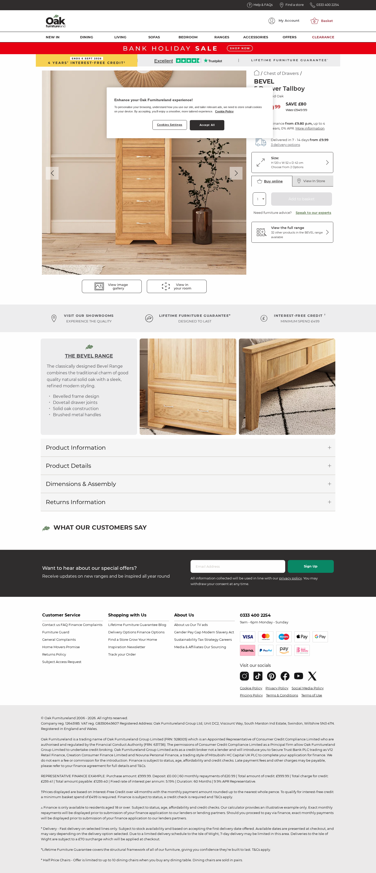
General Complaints (59, 639)
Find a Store (118, 639)
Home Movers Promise (61, 647)
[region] (190, 112)
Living (120, 37)
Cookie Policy (251, 688)
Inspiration (117, 647)
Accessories (255, 37)
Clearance (323, 37)
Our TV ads (199, 625)
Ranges (221, 37)
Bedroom (188, 37)
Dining (86, 37)
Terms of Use (311, 695)
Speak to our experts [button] (313, 213)
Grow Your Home (143, 639)
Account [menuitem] (289, 20)
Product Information (76, 447)
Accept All (207, 124)
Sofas (154, 37)
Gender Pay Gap (187, 632)
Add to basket (302, 199)
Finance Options (150, 632)
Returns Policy (54, 654)
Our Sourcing (215, 647)
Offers (289, 37)
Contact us (51, 625)
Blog (162, 625)
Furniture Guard (55, 632)
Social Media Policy (308, 688)
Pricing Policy (251, 695)
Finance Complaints (85, 625)
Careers (225, 639)
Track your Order (122, 654)
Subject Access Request (61, 662)
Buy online (273, 181)
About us (181, 625)
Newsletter (136, 647)
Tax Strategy (208, 639)
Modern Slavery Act (218, 632)
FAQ (64, 625)
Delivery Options (122, 632)
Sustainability (185, 639)
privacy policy (290, 578)
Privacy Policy (277, 688)
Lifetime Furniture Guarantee (133, 625)
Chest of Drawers (281, 73)
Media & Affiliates (188, 647)
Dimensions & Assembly (81, 483)
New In (53, 37)
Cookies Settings (169, 124)
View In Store (314, 181)
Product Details (68, 465)
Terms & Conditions (282, 695)
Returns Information (76, 502)
